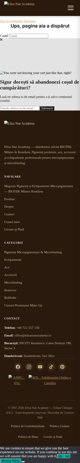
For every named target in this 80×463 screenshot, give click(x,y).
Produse (9, 199)
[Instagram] (29, 367)
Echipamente (13, 259)
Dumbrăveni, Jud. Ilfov (39, 356)
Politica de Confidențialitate (28, 426)
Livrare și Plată (14, 229)
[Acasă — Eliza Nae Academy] (19, 7)
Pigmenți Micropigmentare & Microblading (33, 252)
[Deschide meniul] (71, 8)
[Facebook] (18, 367)
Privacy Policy (11, 460)
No (67, 456)
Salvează (47, 108)
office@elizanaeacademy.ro (33, 335)
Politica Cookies (59, 426)
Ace (7, 267)
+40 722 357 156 (27, 327)
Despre (9, 206)
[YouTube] (40, 367)
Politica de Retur (28, 436)
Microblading (13, 282)
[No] (23, 461)
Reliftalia (10, 297)
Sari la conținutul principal (17, 21)
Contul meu (12, 222)
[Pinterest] (62, 367)
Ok (60, 456)
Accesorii (10, 275)
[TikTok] (51, 367)
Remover (10, 290)
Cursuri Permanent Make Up (23, 305)
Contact (9, 214)
